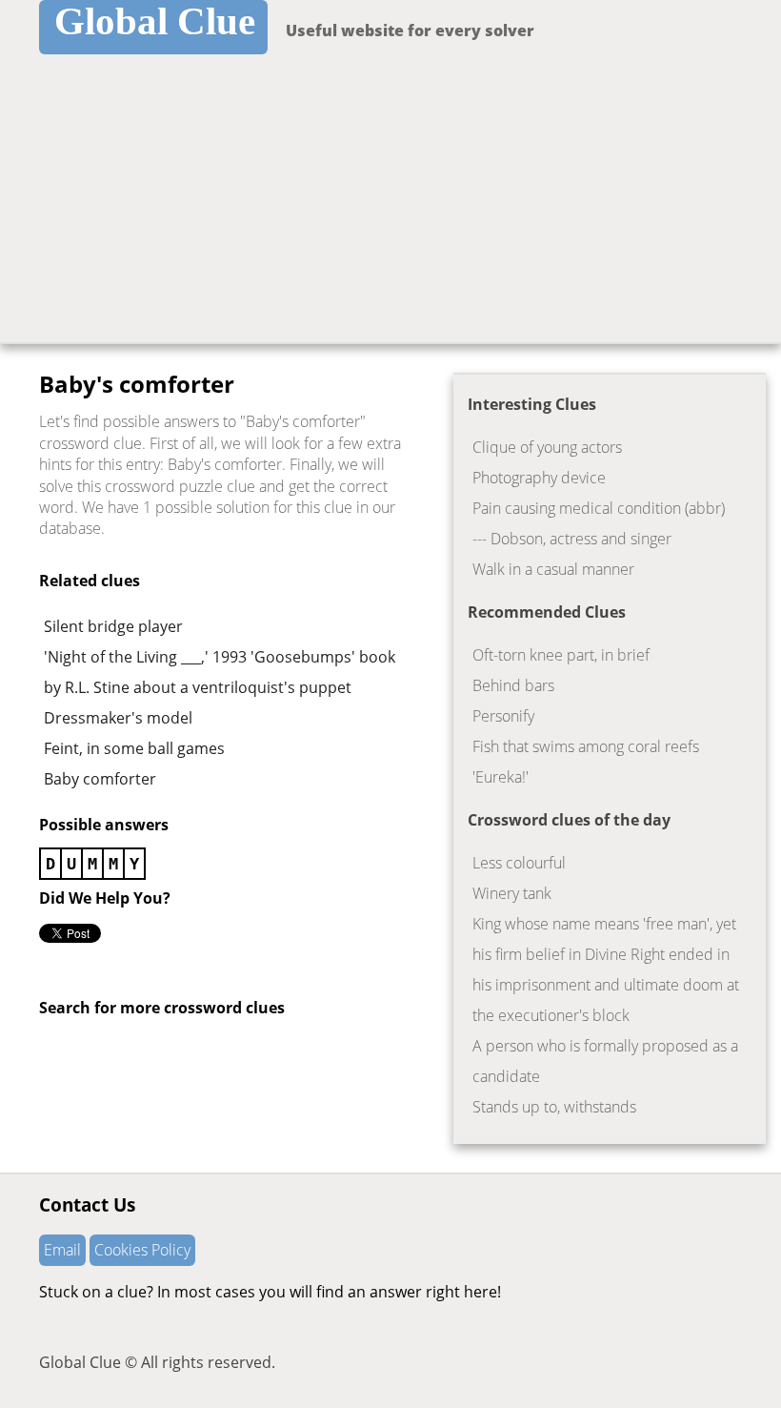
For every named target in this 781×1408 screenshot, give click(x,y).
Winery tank (511, 893)
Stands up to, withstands (554, 1106)
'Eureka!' (500, 776)
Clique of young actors (547, 447)
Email (62, 1249)
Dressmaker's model (118, 717)
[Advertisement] (390, 199)
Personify (503, 715)
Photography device (539, 477)
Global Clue (154, 21)
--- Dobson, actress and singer (571, 538)
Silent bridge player (113, 626)
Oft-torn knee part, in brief (561, 654)
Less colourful (519, 862)
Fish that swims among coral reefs (585, 746)
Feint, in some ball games (134, 748)
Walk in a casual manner (553, 569)
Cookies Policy (142, 1249)
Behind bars (513, 685)
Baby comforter (100, 778)
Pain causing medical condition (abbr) (598, 508)
